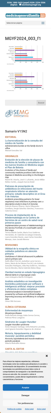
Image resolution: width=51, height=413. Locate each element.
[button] (46, 355)
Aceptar (25, 387)
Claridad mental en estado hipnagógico (25, 272)
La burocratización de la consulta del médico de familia (23, 142)
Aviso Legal (29, 409)
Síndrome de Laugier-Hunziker (20, 322)
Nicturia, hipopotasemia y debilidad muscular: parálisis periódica (23, 334)
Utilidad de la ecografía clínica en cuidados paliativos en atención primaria (22, 251)
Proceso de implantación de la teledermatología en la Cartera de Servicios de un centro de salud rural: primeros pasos (24, 219)
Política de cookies (14, 409)
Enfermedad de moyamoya (19, 310)
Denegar (25, 395)
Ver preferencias (25, 403)
